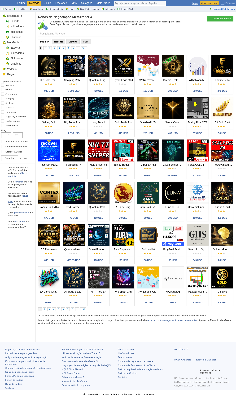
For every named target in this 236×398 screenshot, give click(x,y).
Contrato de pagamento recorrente (135, 361)
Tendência (10, 112)
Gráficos (9, 388)
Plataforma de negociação (82, 349)
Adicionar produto (222, 18)
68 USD (49, 133)
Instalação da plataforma (74, 381)
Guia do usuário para (80, 361)
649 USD (123, 133)
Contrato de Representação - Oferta (136, 365)
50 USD (222, 133)
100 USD (98, 260)
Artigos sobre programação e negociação (26, 357)
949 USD (49, 90)
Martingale (10, 85)
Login (195, 3)
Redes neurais (12, 121)
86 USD (222, 260)
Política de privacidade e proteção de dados (140, 369)
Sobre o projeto (126, 349)
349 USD (197, 260)
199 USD (49, 175)
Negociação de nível (15, 116)
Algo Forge (38, 9)
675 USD (49, 217)
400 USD (173, 133)
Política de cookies (144, 394)
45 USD (98, 133)
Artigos (8, 9)
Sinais (47, 3)
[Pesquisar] (138, 34)
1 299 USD (74, 90)
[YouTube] (192, 371)
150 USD (98, 217)
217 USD (123, 175)
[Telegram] (181, 371)
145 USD (148, 302)
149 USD (74, 175)
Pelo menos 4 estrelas (16, 141)
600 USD (197, 90)
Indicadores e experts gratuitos (21, 353)
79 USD (173, 260)
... (78, 48)
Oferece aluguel (13, 151)
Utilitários (15, 37)
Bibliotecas (16, 31)
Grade (8, 89)
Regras (11, 74)
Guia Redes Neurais (89, 9)
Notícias (9, 107)
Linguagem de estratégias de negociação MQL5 (86, 365)
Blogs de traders (13, 384)
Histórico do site (126, 353)
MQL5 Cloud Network (72, 369)
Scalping (9, 103)
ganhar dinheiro (21, 212)
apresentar (20, 221)
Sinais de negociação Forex (19, 372)
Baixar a (73, 377)
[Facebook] (176, 371)
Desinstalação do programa (76, 385)
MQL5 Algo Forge (71, 373)
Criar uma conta (209, 3)
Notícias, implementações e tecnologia (81, 357)
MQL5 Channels (182, 359)
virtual (25, 196)
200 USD (98, 302)
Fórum (21, 3)
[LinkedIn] (197, 371)
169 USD (123, 90)
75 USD (74, 217)
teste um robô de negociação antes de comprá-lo (172, 320)
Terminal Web (127, 9)
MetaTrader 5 (14, 15)
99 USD (148, 217)
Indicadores (17, 26)
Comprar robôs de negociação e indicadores (28, 368)
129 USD (197, 302)
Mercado (34, 3)
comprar (18, 181)
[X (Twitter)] (186, 371)
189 (84, 48)
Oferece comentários (16, 146)
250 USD (148, 133)
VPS (74, 3)
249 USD (222, 90)
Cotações (86, 3)
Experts (14, 21)
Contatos (122, 377)
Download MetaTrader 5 (224, 9)
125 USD (123, 260)
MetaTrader (103, 3)
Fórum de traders (14, 380)
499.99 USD (73, 260)
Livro (72, 9)
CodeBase (22, 9)
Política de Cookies (127, 373)
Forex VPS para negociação (19, 376)
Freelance (61, 3)
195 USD (148, 90)
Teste (10, 201)
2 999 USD (74, 133)
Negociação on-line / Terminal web (22, 349)
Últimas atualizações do (81, 353)
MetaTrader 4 (14, 42)
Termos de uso (125, 357)
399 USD (173, 90)
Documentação (56, 9)
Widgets (12, 69)
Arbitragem (11, 94)
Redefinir (23, 159)
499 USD (98, 90)
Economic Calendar (206, 359)
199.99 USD (172, 175)
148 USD (222, 175)
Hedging (9, 98)
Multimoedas (11, 125)
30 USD (123, 217)
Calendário (110, 9)
